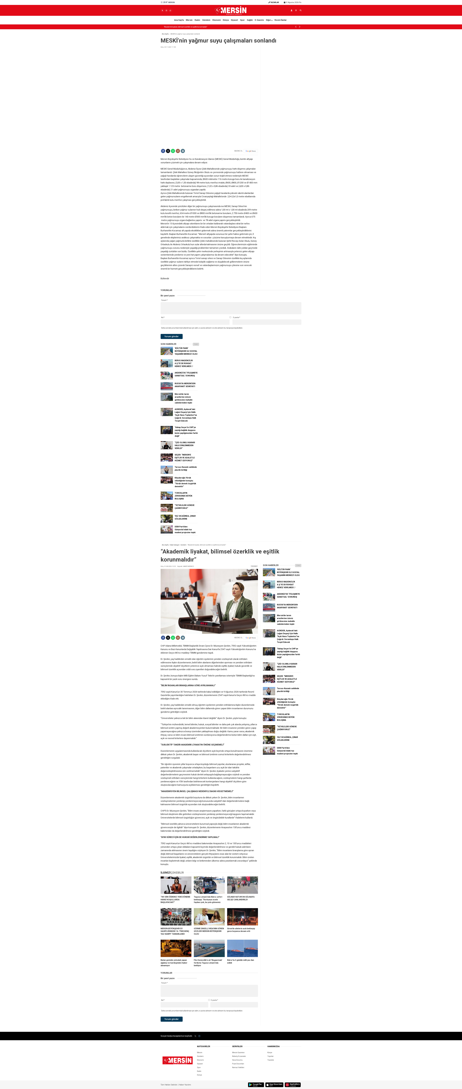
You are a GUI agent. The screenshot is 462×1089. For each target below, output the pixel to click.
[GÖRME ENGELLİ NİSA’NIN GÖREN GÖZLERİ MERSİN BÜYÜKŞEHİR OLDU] (209, 916)
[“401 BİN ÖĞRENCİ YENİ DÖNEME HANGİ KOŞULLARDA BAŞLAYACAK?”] (176, 885)
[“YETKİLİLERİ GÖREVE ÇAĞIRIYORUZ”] (167, 511)
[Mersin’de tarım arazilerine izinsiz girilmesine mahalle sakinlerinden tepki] (167, 400)
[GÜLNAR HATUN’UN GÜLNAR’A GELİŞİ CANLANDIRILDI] (242, 885)
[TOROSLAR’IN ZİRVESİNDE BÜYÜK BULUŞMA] (167, 499)
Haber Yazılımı (185, 1085)
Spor (242, 20)
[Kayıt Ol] (291, 10)
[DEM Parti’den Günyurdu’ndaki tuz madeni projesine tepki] (167, 533)
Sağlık (250, 20)
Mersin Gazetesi (238, 1052)
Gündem (206, 20)
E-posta (236, 317)
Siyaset (234, 20)
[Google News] (251, 151)
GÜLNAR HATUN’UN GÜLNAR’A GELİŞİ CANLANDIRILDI (184, 27)
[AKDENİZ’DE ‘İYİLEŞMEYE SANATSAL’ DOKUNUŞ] (167, 379)
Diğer (268, 20)
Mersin (189, 20)
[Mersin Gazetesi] (231, 14)
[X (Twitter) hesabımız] (162, 10)
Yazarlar (270, 1060)
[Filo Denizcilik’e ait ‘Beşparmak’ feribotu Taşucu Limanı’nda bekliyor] (209, 948)
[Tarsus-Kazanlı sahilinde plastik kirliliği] (167, 473)
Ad (163, 317)
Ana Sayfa (179, 20)
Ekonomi (216, 20)
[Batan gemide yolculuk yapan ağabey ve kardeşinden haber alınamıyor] (176, 948)
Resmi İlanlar (281, 20)
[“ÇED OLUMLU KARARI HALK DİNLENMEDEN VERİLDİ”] (167, 449)
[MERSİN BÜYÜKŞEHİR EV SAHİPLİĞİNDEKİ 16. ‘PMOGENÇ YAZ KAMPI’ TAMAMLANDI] (176, 916)
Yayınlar (270, 1056)
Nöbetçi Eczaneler (239, 1056)
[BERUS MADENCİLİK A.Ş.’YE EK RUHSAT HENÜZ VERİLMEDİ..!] (167, 367)
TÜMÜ (196, 344)
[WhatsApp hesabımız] (170, 10)
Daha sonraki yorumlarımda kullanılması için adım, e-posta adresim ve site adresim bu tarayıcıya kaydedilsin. (202, 328)
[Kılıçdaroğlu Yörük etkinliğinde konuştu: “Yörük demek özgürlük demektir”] (167, 484)
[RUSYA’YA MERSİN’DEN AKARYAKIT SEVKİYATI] (167, 390)
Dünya (226, 20)
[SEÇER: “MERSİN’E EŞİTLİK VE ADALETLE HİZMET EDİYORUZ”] (167, 461)
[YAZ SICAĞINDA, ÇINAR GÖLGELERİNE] (167, 522)
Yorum (164, 300)
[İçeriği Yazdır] (183, 151)
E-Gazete (259, 20)
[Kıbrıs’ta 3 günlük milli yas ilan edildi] (242, 948)
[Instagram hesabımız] (166, 10)
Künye (269, 1052)
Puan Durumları (238, 1064)
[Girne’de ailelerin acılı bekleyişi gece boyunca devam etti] (242, 916)
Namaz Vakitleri (238, 1067)
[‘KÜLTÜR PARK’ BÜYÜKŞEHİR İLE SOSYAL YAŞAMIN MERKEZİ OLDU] (167, 354)
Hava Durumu (237, 1060)
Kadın (197, 20)
